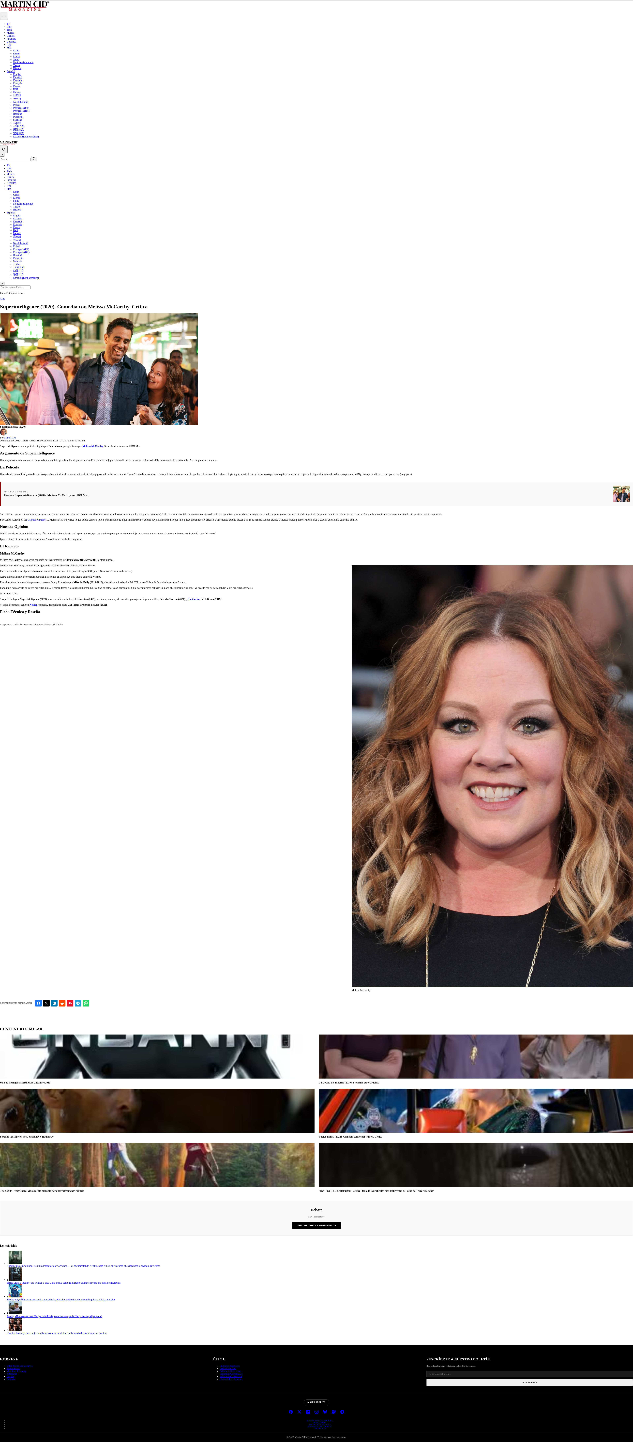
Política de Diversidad (230, 1371)
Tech (9, 29)
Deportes (11, 41)
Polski (16, 105)
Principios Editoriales (230, 1366)
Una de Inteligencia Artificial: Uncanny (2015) (25, 1082)
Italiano (17, 92)
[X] (299, 1412)
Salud (16, 59)
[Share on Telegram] (78, 1003)
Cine (9, 26)
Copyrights (320, 1428)
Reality (10, 1299)
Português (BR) (21, 110)
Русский (18, 116)
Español (11, 71)
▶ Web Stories (317, 1402)
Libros (16, 56)
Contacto (11, 1379)
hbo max (38, 624)
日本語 (17, 95)
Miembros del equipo (16, 1371)
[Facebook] (291, 1412)
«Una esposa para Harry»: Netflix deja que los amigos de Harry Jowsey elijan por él (58, 1316)
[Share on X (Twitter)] (46, 1003)
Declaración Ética (228, 1368)
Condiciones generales (319, 1420)
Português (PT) (21, 107)
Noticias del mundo (23, 62)
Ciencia (11, 35)
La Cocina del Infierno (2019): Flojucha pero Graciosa (349, 1082)
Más (9, 47)
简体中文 (18, 129)
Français (17, 83)
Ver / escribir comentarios (316, 1225)
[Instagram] (316, 1412)
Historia (17, 68)
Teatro (16, 65)
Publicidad (11, 1374)
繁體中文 (18, 133)
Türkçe (17, 122)
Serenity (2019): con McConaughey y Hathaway (27, 1136)
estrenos (28, 624)
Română (17, 113)
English (17, 74)
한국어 (17, 98)
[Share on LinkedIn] (54, 1003)
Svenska (17, 119)
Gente (16, 53)
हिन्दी (15, 89)
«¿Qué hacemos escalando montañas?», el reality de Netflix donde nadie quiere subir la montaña (65, 1299)
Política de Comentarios (231, 1376)
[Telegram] (342, 1412)
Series (10, 1282)
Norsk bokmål (20, 102)
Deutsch (17, 80)
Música (10, 32)
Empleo (10, 1376)
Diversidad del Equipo (230, 1379)
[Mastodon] (334, 1412)
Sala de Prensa (13, 1368)
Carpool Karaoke (36, 519)
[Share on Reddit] (62, 1003)
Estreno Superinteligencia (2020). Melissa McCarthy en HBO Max (46, 495)
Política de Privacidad (320, 1426)
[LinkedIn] (308, 1412)
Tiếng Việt (18, 125)
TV (8, 23)
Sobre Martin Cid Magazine (19, 1366)
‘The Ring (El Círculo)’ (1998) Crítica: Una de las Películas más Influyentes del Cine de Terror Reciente (376, 1190)
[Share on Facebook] (38, 1003)
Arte (9, 44)
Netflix (33, 604)
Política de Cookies (320, 1424)
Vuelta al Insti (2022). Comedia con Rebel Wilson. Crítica (350, 1136)
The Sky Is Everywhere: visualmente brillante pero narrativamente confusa (42, 1190)
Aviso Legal (319, 1422)
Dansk (16, 86)
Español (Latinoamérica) (26, 136)
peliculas (18, 624)
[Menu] (4, 16)
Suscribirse (529, 1382)
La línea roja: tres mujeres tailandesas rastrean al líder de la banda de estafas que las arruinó (59, 1333)
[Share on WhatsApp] (86, 1003)
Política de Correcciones (231, 1374)
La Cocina (194, 599)
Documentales (14, 1265)
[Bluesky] (325, 1412)
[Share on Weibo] (70, 1003)
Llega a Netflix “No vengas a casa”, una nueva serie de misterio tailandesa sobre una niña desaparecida (67, 1282)
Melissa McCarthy (92, 446)
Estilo (16, 50)
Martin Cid (10, 437)
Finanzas (11, 38)
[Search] (4, 149)
